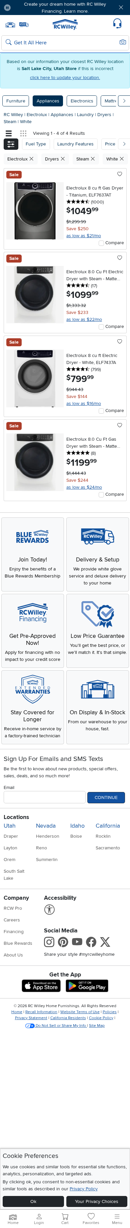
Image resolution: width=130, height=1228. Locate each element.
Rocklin (103, 836)
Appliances (48, 101)
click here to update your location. (65, 77)
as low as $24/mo (84, 487)
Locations (16, 817)
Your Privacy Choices (96, 1201)
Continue (106, 797)
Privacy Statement (31, 1017)
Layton (10, 848)
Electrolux (37, 114)
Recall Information (41, 1011)
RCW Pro (13, 908)
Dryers (105, 114)
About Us (13, 955)
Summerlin (47, 859)
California (108, 825)
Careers (12, 920)
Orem (9, 859)
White (26, 121)
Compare (114, 243)
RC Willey (13, 114)
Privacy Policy (84, 1189)
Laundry (86, 114)
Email (9, 787)
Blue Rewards (18, 943)
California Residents (68, 1017)
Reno (41, 848)
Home (16, 1011)
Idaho (77, 825)
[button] (26, 7)
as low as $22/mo (84, 319)
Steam (11, 121)
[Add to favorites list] (120, 174)
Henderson (47, 836)
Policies (110, 1011)
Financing (14, 931)
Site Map (97, 1025)
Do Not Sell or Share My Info (61, 1025)
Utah (10, 825)
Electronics (82, 101)
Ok (33, 1201)
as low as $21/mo (83, 236)
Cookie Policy (101, 1017)
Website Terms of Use (80, 1011)
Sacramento (108, 848)
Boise (76, 836)
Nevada (46, 825)
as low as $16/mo (83, 403)
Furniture (15, 101)
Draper (11, 836)
